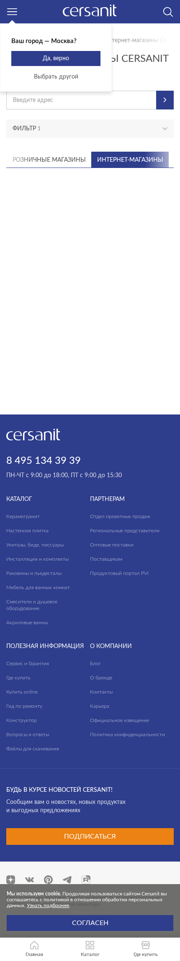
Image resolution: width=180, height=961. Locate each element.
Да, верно (56, 58)
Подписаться (90, 836)
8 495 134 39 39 (43, 461)
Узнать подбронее (48, 905)
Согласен (90, 923)
